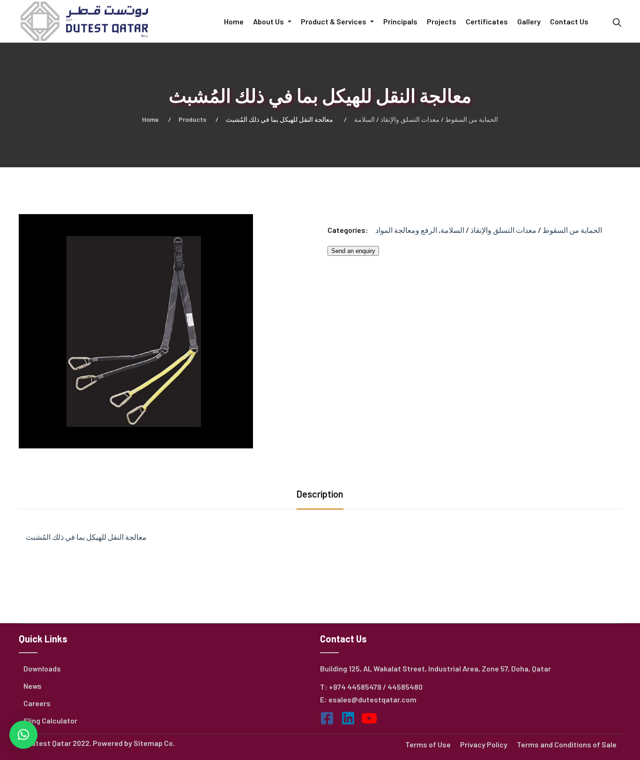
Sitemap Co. (154, 742)
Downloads (42, 668)
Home (150, 119)
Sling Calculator (50, 720)
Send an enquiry (353, 250)
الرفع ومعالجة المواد (406, 229)
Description (320, 493)
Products (192, 119)
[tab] (320, 495)
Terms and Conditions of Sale (567, 744)
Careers (37, 703)
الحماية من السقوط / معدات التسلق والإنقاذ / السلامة (426, 119)
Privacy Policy (483, 744)
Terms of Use (428, 744)
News (32, 685)
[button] (23, 735)
